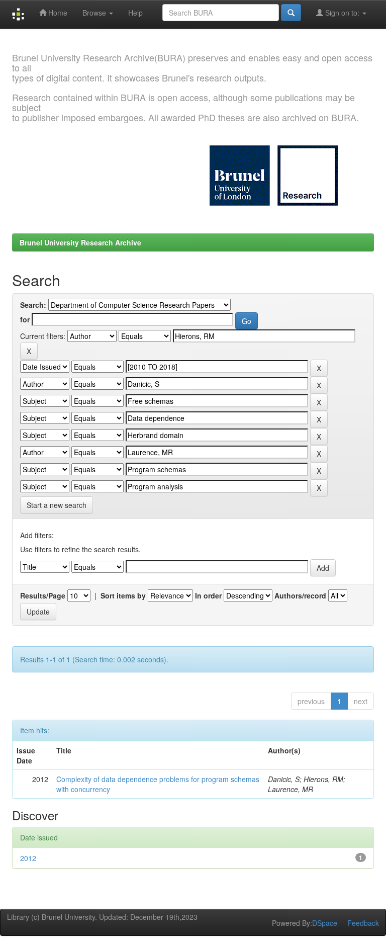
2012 (28, 858)
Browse (95, 13)
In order (208, 595)
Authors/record (300, 595)
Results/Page (42, 595)
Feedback (363, 923)
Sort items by (123, 595)
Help (135, 13)
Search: (33, 305)
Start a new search (56, 505)
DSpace (324, 923)
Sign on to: (342, 13)
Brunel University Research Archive (80, 242)
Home (56, 13)
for (25, 319)
